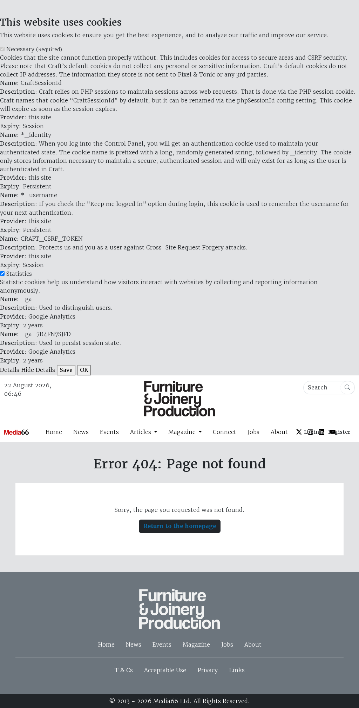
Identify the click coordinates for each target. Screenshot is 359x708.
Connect (224, 431)
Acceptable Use (165, 670)
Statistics (19, 273)
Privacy (207, 670)
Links (237, 670)
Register (339, 432)
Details (9, 369)
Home (53, 431)
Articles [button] (141, 431)
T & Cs (124, 670)
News (81, 431)
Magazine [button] (182, 431)
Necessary (34, 49)
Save (66, 370)
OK (84, 370)
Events (109, 431)
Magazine (196, 644)
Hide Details (38, 369)
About (279, 431)
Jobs (253, 431)
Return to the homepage (179, 526)
